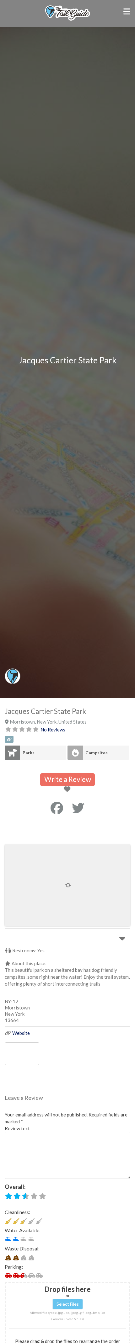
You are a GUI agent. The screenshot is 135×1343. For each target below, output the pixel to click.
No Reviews (52, 729)
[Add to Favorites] (68, 789)
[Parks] (12, 753)
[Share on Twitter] (78, 808)
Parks (29, 752)
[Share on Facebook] (57, 808)
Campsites (96, 752)
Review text (17, 1128)
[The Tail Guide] (67, 20)
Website (21, 1033)
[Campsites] (75, 753)
